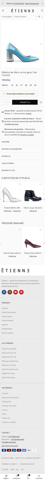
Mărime (5, 85)
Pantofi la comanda (9, 349)
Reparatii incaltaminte (10, 397)
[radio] (12, 85)
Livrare (4, 410)
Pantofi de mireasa (9, 312)
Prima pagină (7, 16)
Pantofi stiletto (20, 16)
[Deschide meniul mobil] (3, 10)
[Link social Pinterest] (21, 292)
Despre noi (6, 418)
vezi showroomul (17, 439)
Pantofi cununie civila (10, 369)
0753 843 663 (18, 3)
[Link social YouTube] (15, 292)
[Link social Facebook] (4, 292)
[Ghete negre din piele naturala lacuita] (32, 193)
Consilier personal (9, 442)
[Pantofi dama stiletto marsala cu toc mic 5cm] (32, 239)
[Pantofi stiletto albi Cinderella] (12, 193)
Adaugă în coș (25, 102)
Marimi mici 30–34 (9, 353)
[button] (2, 3)
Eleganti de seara (8, 373)
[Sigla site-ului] (22, 10)
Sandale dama (7, 329)
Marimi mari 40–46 (9, 357)
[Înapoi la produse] (39, 16)
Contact (5, 393)
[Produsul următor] (41, 16)
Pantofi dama (7, 316)
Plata (4, 414)
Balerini (5, 325)
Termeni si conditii (9, 422)
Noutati (5, 308)
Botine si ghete (7, 333)
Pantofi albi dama (8, 377)
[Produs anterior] (36, 16)
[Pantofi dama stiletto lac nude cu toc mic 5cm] (12, 239)
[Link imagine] (15, 270)
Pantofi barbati (7, 320)
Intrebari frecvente (9, 406)
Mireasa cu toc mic (9, 365)
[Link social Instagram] (10, 292)
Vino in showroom (32, 3)
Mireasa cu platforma (10, 361)
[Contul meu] (42, 10)
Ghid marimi (6, 402)
